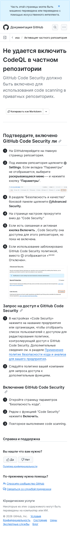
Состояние (40, 520)
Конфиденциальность (16, 520)
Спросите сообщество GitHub (25, 483)
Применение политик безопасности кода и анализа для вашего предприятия (37, 354)
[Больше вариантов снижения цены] (46, 112)
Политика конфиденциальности (20, 466)
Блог (35, 524)
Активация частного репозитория (45, 37)
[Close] (59, 6)
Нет (27, 459)
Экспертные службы (16, 524)
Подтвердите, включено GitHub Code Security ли (30, 138)
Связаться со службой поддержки (29, 489)
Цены (53, 520)
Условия (36, 516)
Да (12, 459)
